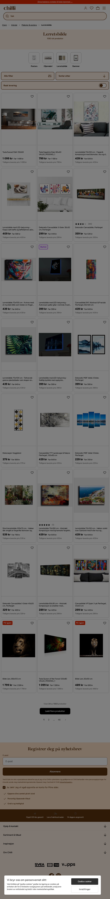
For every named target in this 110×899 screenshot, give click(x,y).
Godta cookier (85, 881)
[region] (52, 885)
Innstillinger (85, 889)
